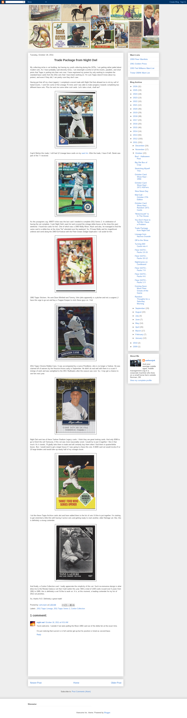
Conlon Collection (78, 609)
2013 (135, 135)
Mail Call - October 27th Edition (141, 197)
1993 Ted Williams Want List (142, 68)
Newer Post (35, 683)
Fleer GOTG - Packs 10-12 (141, 257)
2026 (135, 86)
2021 (135, 105)
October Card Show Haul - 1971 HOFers (142, 185)
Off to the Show (141, 240)
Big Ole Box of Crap (141, 163)
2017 (135, 120)
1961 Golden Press (138, 64)
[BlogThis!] (65, 605)
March (138, 331)
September (140, 308)
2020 (135, 109)
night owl (41, 622)
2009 (135, 346)
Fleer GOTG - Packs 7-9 (141, 269)
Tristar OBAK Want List (140, 73)
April (137, 327)
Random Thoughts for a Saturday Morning (142, 300)
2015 (135, 127)
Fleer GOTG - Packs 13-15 (141, 251)
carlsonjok (150, 360)
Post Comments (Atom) (81, 692)
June (137, 319)
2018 (135, 116)
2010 (135, 343)
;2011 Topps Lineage (44, 609)
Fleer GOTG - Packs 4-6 (141, 275)
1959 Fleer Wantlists (139, 59)
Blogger (107, 713)
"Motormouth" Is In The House (142, 215)
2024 (135, 94)
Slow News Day (141, 191)
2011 (135, 142)
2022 (135, 101)
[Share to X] (68, 605)
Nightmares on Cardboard (141, 263)
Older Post (116, 683)
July (137, 316)
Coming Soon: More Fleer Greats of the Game (141, 289)
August (138, 312)
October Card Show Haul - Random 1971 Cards (142, 206)
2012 (135, 139)
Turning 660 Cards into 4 (141, 245)
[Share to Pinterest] (73, 605)
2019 (135, 112)
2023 (135, 98)
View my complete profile (141, 380)
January (139, 338)
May (137, 323)
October (139, 153)
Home (76, 683)
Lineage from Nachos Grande (143, 235)
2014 (135, 131)
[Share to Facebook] (71, 605)
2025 (135, 90)
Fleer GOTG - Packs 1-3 (141, 281)
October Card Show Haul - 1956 (141, 176)
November (140, 149)
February (139, 334)
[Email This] (63, 605)
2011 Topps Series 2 (62, 609)
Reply (39, 635)
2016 (135, 124)
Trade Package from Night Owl (142, 229)
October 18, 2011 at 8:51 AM (56, 622)
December (140, 146)
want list (85, 153)
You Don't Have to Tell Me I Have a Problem (142, 222)
